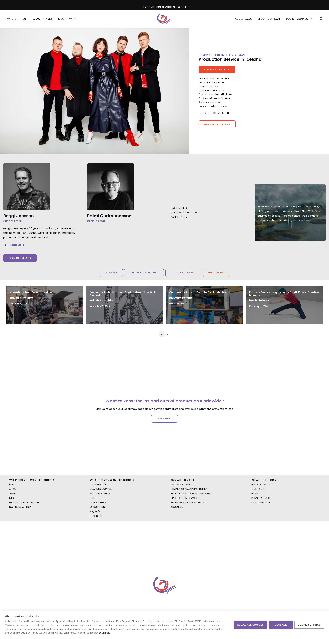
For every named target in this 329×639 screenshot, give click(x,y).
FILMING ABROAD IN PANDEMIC (189, 489)
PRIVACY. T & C (260, 498)
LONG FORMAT (99, 502)
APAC (36, 19)
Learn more (104, 632)
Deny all (281, 625)
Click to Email (12, 221)
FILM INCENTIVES (180, 484)
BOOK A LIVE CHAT (262, 484)
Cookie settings (309, 625)
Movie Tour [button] (216, 272)
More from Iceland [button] (217, 124)
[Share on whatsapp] (223, 113)
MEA (61, 19)
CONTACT (257, 489)
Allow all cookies (250, 625)
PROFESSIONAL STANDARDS (187, 502)
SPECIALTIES (97, 516)
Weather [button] (111, 272)
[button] (321, 19)
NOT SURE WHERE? (20, 507)
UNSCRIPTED (97, 507)
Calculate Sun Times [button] (144, 272)
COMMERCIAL (98, 484)
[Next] (180, 99)
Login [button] (290, 19)
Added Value (243, 19)
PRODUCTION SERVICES (185, 498)
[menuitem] (13, 19)
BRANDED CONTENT (102, 489)
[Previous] (8, 99)
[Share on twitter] (205, 113)
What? (73, 19)
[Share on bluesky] (228, 113)
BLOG (254, 493)
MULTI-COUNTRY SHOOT (24, 502)
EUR (25, 19)
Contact (273, 19)
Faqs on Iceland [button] (20, 257)
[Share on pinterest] (214, 113)
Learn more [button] (164, 418)
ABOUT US (177, 507)
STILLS (93, 498)
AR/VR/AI (95, 511)
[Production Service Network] (164, 19)
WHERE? (12, 19)
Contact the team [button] (216, 69)
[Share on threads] (210, 113)
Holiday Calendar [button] (183, 272)
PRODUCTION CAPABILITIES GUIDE (191, 493)
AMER (49, 19)
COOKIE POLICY (260, 502)
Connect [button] (303, 19)
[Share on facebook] (201, 113)
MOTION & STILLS (100, 493)
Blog (261, 19)
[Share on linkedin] (219, 113)
